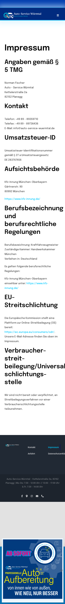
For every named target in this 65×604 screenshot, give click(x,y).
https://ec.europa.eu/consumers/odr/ (29, 332)
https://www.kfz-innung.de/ (22, 199)
